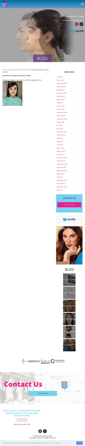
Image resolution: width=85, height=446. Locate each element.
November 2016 (62, 180)
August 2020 (60, 122)
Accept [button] (80, 443)
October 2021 (61, 96)
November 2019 (62, 132)
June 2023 (60, 77)
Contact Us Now (69, 205)
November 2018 (62, 158)
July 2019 (59, 138)
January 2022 (61, 90)
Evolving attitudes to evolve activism (19, 70)
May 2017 (60, 177)
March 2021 (60, 106)
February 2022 (61, 87)
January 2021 (61, 109)
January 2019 (61, 154)
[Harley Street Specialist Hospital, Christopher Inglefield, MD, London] (4, 4)
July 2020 (59, 125)
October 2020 (61, 116)
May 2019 (60, 141)
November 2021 (62, 93)
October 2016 (61, 183)
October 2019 (61, 135)
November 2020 (62, 112)
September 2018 (62, 164)
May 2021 (60, 103)
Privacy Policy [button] (56, 443)
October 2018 (61, 161)
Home (4, 70)
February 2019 (61, 151)
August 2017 (60, 174)
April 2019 (60, 145)
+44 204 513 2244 (74, 16)
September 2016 (62, 187)
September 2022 (62, 83)
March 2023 (60, 80)
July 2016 (59, 190)
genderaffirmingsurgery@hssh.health (73, 20)
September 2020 (62, 119)
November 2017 (62, 167)
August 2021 (60, 99)
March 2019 (60, 148)
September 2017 (62, 171)
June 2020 (60, 129)
